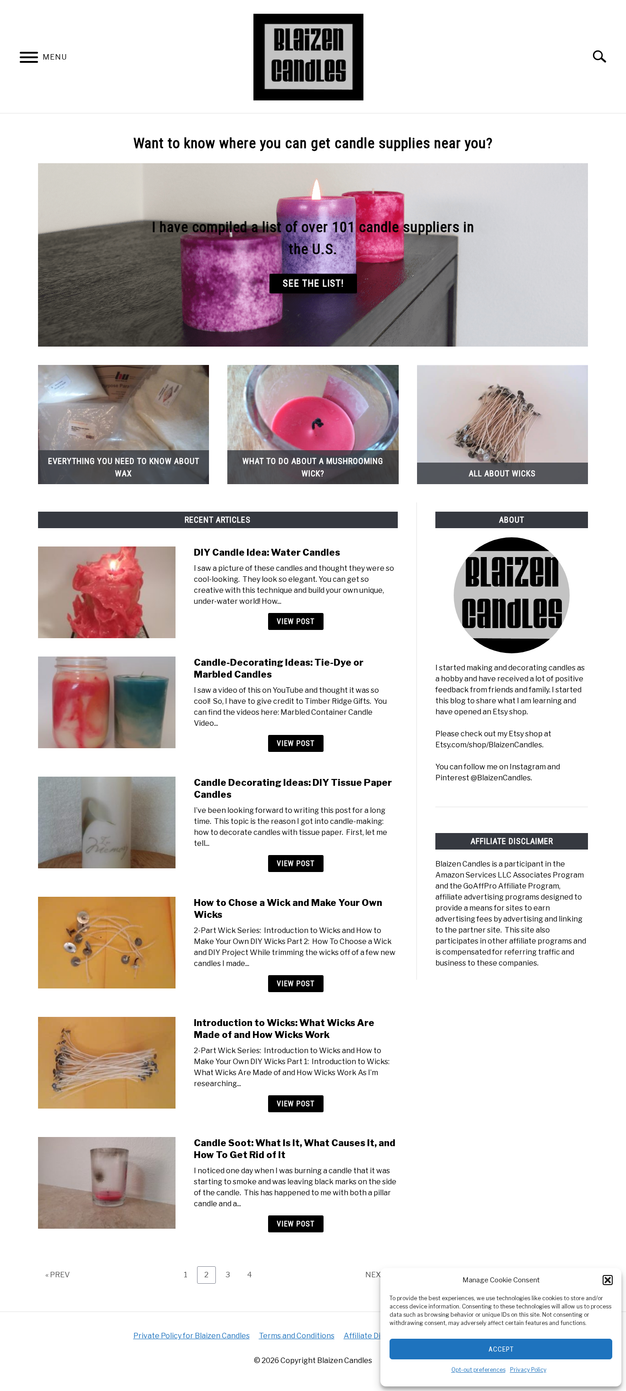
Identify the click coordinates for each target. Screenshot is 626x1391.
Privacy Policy (528, 1369)
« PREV (57, 1274)
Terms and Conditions (297, 1335)
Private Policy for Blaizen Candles (191, 1335)
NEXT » (377, 1274)
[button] (607, 1280)
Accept (501, 1349)
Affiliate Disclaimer (377, 1335)
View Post (296, 621)
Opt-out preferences (478, 1369)
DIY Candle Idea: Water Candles (267, 552)
